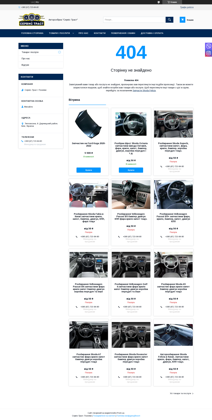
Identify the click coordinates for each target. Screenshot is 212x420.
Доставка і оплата (152, 33)
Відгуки (25, 65)
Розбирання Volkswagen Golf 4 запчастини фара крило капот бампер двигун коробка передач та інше (131, 288)
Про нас (83, 33)
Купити (89, 170)
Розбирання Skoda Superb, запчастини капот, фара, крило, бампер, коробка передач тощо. (173, 147)
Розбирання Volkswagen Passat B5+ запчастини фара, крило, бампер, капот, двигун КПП (173, 218)
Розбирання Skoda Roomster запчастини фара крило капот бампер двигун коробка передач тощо (131, 358)
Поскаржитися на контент (104, 416)
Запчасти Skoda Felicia (144, 90)
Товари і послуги (59, 33)
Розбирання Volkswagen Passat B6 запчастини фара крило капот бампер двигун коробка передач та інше (88, 288)
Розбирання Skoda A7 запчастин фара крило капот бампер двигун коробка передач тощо (88, 358)
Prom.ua (120, 413)
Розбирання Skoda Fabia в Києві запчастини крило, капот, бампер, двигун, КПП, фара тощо (89, 218)
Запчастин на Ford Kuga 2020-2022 (89, 144)
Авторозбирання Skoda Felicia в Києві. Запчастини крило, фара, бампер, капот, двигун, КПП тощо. (173, 358)
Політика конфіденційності (128, 416)
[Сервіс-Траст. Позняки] (31, 25)
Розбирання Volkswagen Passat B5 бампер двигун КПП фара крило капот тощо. (131, 216)
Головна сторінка (32, 33)
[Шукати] (169, 20)
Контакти (100, 33)
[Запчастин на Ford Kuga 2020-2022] (88, 123)
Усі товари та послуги (180, 393)
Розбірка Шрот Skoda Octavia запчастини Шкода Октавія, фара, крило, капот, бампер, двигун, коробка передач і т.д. (131, 148)
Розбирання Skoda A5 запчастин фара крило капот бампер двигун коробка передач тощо (173, 288)
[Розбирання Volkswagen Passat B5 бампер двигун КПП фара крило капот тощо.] (131, 194)
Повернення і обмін (123, 33)
